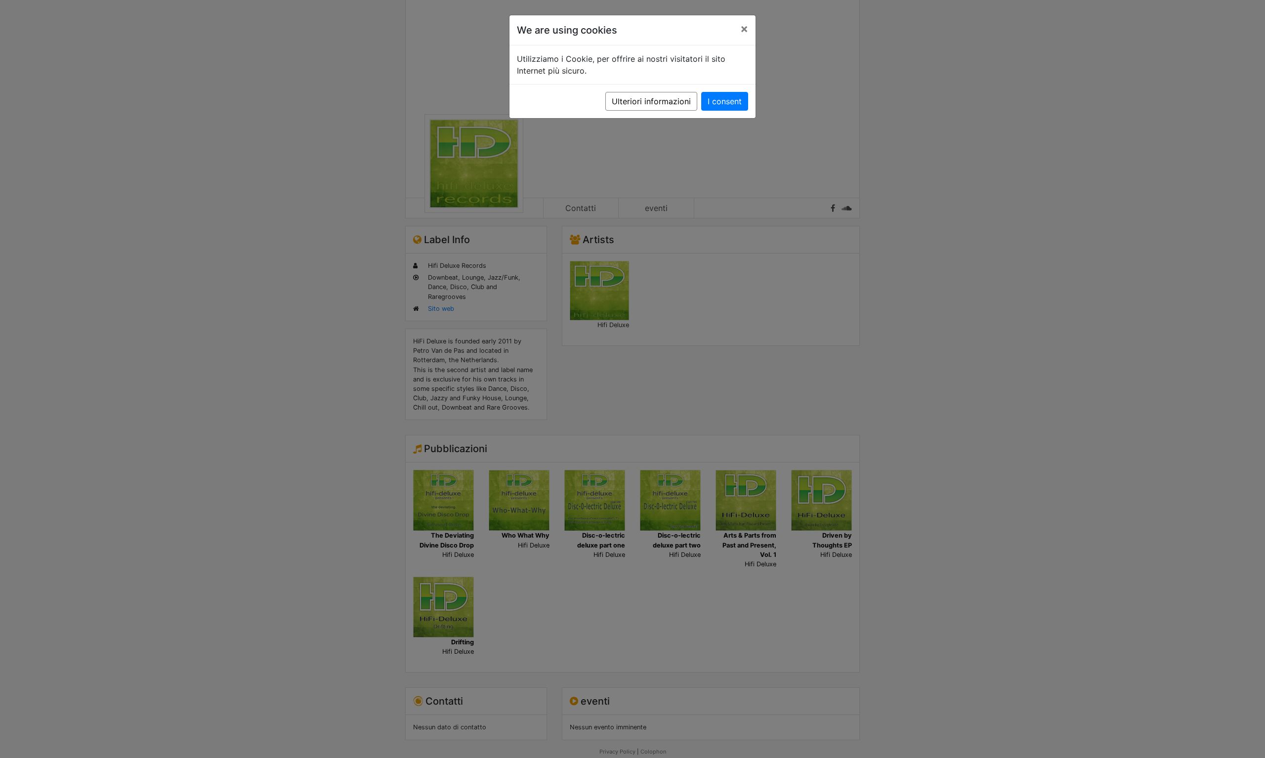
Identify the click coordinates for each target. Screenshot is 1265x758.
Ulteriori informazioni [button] (651, 101)
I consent (725, 101)
